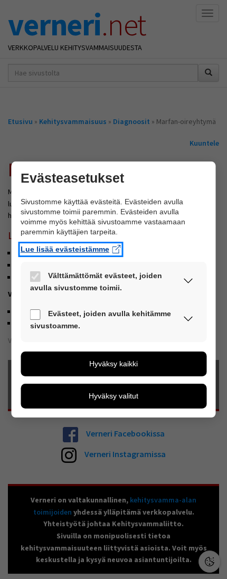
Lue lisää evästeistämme (65, 249)
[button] (188, 283)
